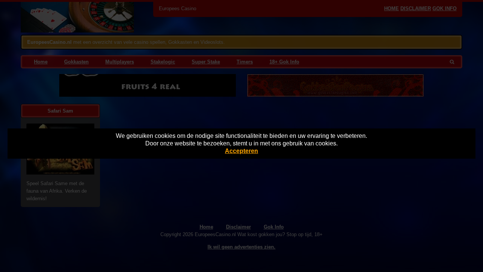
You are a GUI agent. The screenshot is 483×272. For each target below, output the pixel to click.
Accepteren (241, 151)
